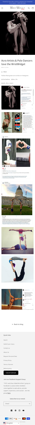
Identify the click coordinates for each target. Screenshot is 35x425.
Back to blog (18, 324)
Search (6, 340)
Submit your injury (9, 344)
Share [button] (5, 72)
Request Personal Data (10, 356)
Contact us (7, 348)
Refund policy (8, 368)
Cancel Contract (11, 373)
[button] (2, 8)
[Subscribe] (29, 404)
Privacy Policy (7, 360)
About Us (6, 352)
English (9, 423)
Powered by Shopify (21, 421)
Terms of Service (8, 364)
